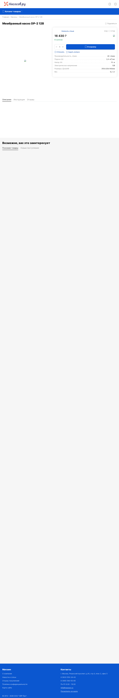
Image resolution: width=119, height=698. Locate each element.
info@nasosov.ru (67, 688)
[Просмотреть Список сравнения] (109, 4)
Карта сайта (7, 688)
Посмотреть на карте (69, 691)
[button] (111, 23)
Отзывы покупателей (10, 681)
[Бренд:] (114, 36)
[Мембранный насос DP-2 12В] (25, 61)
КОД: (106, 31)
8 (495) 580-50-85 (68, 681)
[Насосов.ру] (14, 4)
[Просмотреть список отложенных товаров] (115, 4)
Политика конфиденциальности (14, 684)
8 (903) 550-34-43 (68, 677)
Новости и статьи (9, 677)
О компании (7, 674)
